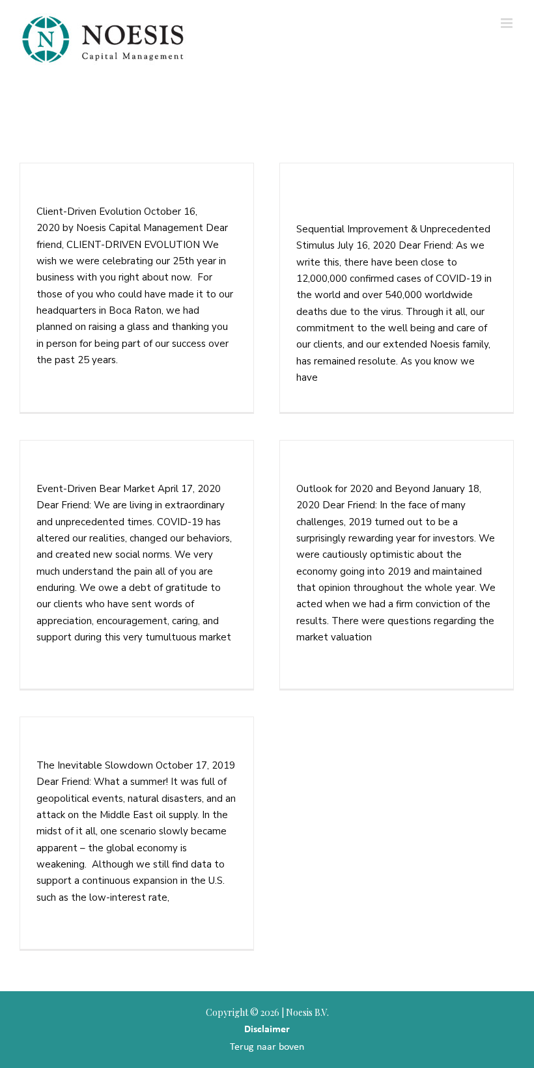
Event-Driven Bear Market (106, 468)
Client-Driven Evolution (100, 191)
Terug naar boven (267, 1046)
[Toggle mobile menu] (507, 23)
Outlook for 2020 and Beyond (374, 468)
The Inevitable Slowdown (105, 745)
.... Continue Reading (167, 359)
